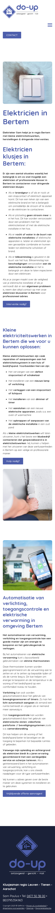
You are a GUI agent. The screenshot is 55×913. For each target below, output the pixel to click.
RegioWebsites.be (43, 908)
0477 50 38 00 (36, 896)
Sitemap (30, 908)
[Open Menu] (50, 25)
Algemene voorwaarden (14, 908)
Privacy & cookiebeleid (36, 906)
